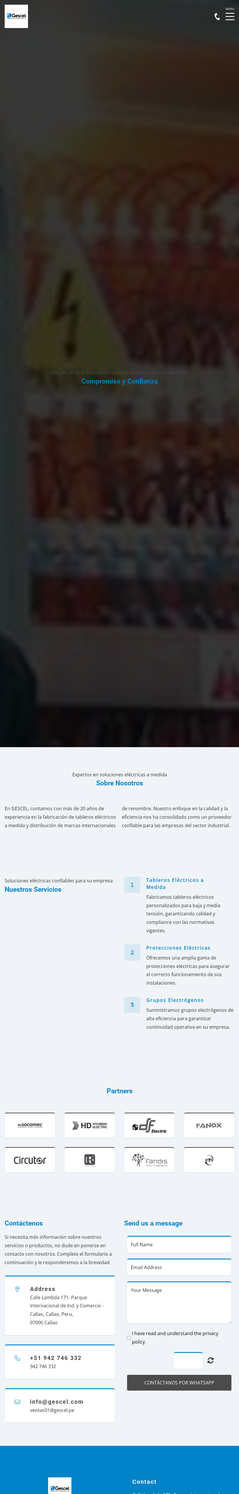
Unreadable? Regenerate (211, 1360)
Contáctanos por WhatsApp (179, 1383)
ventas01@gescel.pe (52, 1410)
